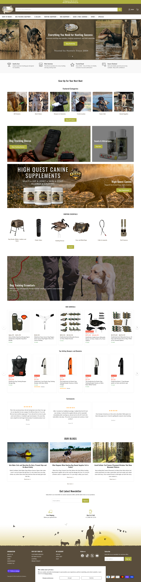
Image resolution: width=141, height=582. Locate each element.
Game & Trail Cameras (80, 17)
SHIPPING (34, 559)
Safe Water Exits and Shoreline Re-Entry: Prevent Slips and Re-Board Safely (28, 466)
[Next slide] (136, 39)
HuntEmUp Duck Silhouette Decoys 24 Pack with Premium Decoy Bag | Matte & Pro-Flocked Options (121, 338)
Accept (69, 578)
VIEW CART (59, 556)
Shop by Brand (7, 17)
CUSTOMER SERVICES (37, 554)
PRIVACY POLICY (36, 561)
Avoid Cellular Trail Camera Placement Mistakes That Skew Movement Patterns (113, 466)
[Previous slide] (4, 39)
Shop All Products (70, 120)
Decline (91, 578)
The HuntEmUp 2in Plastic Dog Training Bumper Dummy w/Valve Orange (69, 383)
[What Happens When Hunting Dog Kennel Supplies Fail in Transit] (70, 452)
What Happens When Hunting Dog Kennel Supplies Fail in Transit (70, 466)
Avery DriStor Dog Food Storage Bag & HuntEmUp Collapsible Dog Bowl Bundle (19, 338)
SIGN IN (58, 554)
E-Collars (37, 17)
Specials (101, 17)
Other (93, 17)
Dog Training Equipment (23, 17)
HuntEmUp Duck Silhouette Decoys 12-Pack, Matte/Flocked (69, 337)
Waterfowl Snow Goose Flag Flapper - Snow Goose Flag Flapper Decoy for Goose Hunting (44, 338)
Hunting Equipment (50, 17)
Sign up (85, 501)
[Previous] (4, 327)
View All (70, 247)
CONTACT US (10, 563)
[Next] (137, 327)
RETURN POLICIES (36, 556)
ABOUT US (10, 554)
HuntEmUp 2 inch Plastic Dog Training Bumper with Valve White (44, 382)
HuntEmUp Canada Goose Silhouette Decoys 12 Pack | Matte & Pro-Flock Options (95, 338)
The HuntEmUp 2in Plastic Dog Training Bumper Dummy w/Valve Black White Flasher (94, 383)
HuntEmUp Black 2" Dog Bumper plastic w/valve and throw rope (120, 382)
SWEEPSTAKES (11, 561)
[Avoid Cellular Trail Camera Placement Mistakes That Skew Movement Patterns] (113, 452)
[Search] (120, 9)
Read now (27, 479)
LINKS (8, 559)
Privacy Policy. (48, 573)
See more (69, 484)
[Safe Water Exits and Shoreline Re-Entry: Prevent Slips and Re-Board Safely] (27, 452)
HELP (57, 559)
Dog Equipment (65, 17)
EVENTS (9, 556)
